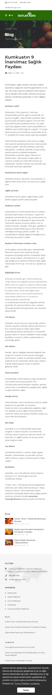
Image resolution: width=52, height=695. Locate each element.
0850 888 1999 (25, 2)
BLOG (7, 617)
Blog (15, 29)
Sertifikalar (12, 605)
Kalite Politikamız (14, 597)
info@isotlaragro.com (13, 7)
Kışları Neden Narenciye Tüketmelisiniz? (24, 541)
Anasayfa (8, 29)
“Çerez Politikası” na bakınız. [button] (27, 683)
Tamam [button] (26, 690)
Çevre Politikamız (14, 601)
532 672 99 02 (12, 2)
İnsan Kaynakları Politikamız (18, 609)
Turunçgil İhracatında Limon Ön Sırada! (20, 647)
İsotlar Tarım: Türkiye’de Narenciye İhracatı (30, 520)
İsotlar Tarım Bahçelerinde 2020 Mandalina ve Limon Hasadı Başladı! (25, 653)
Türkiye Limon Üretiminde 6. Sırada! (18, 660)
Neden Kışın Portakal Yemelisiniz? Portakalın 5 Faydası (29, 530)
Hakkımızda (12, 593)
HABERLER (9, 642)
